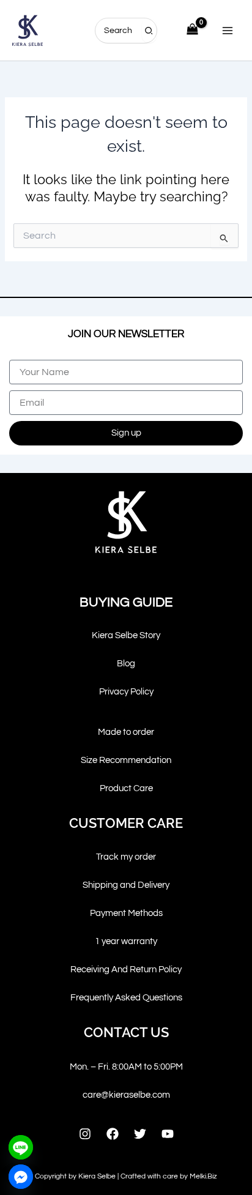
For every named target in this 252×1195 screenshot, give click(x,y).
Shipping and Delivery (126, 885)
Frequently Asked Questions (126, 997)
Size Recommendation (126, 760)
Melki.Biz (203, 1176)
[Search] (149, 30)
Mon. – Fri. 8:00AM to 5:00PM (126, 1066)
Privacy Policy (126, 691)
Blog (126, 663)
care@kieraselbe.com (126, 1095)
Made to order (126, 732)
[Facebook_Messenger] (21, 1176)
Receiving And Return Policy (126, 969)
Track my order (126, 857)
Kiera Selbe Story (126, 635)
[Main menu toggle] (227, 30)
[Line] (21, 1147)
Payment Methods (126, 913)
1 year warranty (126, 941)
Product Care (126, 788)
